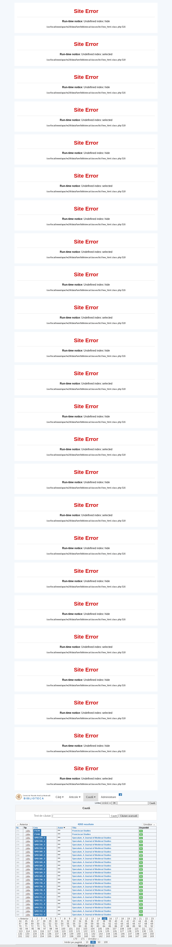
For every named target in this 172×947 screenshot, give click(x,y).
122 (85, 931)
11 (80, 918)
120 (71, 931)
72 (32, 926)
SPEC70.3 (39, 886)
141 (86, 934)
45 (145, 921)
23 (152, 918)
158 (71, 936)
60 (98, 923)
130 (144, 931)
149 (145, 934)
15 (104, 918)
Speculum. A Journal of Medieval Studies (91, 838)
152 (27, 936)
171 (83, 939)
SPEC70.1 (39, 879)
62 (110, 923)
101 (71, 928)
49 (32, 923)
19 (128, 918)
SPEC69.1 (39, 865)
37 (98, 921)
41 (122, 921)
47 (20, 923)
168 (145, 936)
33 (74, 921)
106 (107, 928)
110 (136, 928)
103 (85, 928)
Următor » (93, 939)
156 (57, 936)
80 (80, 926)
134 (35, 934)
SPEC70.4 (39, 890)
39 (110, 921)
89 (134, 926)
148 (137, 934)
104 (93, 928)
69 (151, 923)
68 (145, 923)
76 (56, 926)
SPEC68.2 (39, 855)
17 (116, 918)
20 (134, 918)
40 (116, 921)
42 (127, 921)
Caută (90, 797)
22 (146, 918)
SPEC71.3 (39, 900)
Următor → (149, 824)
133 (27, 934)
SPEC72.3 (39, 914)
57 (80, 923)
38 (104, 921)
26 (32, 921)
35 (86, 921)
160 (86, 936)
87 (122, 926)
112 (151, 928)
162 (101, 936)
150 (152, 934)
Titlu (74, 828)
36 (92, 921)
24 (20, 921)
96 (38, 928)
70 (20, 926)
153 (35, 936)
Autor (61, 828)
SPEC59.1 (39, 837)
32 (68, 921)
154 (42, 936)
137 (57, 934)
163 (108, 936)
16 (110, 918)
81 (86, 926)
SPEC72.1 (39, 907)
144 (108, 934)
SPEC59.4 (39, 848)
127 (122, 931)
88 (127, 926)
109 (129, 928)
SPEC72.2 (39, 911)
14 (98, 918)
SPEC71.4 (39, 904)
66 (134, 923)
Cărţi (59, 797)
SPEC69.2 (39, 869)
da (141, 831)
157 (64, 936)
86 (116, 926)
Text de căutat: (43, 815)
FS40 (37, 834)
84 (104, 926)
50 (38, 923)
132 (20, 934)
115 (35, 931)
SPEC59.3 (39, 844)
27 (38, 921)
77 (62, 926)
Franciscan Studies (81, 831)
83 (98, 926)
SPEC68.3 (39, 858)
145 (115, 934)
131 (151, 931)
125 (107, 931)
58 (86, 923)
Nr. (17, 828)
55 (68, 923)
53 (56, 923)
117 (49, 931)
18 (122, 918)
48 (26, 923)
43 (134, 921)
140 (79, 934)
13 (92, 918)
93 (20, 928)
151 (20, 936)
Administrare (108, 797)
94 (26, 928)
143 (101, 934)
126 (115, 931)
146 (123, 934)
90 (139, 926)
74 (44, 926)
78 (68, 926)
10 (75, 918)
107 (115, 928)
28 (44, 921)
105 (100, 928)
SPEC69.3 (39, 872)
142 (93, 934)
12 (86, 918)
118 (56, 931)
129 (137, 931)
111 (143, 928)
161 (93, 936)
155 (49, 936)
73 (38, 926)
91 (145, 926)
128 (129, 931)
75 (50, 926)
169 (152, 936)
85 (110, 926)
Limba (98, 803)
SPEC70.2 (39, 883)
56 (74, 923)
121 (78, 931)
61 (104, 923)
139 (71, 934)
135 (42, 934)
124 (100, 931)
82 (92, 926)
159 (79, 936)
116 (42, 931)
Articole (74, 797)
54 (62, 923)
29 (50, 921)
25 (26, 921)
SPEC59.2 (39, 841)
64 (122, 923)
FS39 (37, 830)
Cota (35, 828)
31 (62, 921)
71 (26, 926)
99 (56, 928)
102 (78, 928)
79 (74, 926)
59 (92, 923)
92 (151, 926)
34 (80, 921)
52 (50, 923)
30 (56, 921)
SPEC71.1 (39, 893)
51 (44, 923)
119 (64, 931)
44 (139, 921)
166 (130, 936)
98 (50, 928)
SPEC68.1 (39, 851)
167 (137, 936)
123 (93, 931)
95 (32, 928)
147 (130, 934)
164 (115, 936)
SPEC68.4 (39, 862)
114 (28, 931)
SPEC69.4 (39, 876)
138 (64, 934)
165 (123, 936)
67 (139, 923)
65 (127, 923)
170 (75, 939)
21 (140, 918)
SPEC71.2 (39, 897)
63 (116, 923)
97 (44, 928)
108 (122, 928)
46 (151, 921)
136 (49, 934)
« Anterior (23, 918)
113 (21, 931)
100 (63, 928)
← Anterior (22, 824)
